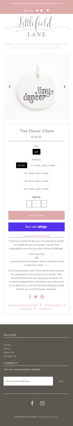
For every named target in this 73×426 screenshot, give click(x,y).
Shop (7, 348)
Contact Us (26, 308)
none (21, 165)
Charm (19, 44)
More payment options (36, 235)
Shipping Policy (53, 304)
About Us (9, 352)
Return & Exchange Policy (23, 304)
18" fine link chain (36, 181)
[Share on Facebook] (30, 297)
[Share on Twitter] (36, 297)
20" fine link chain (36, 189)
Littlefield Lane (47, 417)
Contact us (45, 308)
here (45, 265)
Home (9, 44)
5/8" (36, 151)
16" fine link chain (36, 173)
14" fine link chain (43, 165)
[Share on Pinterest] (42, 297)
